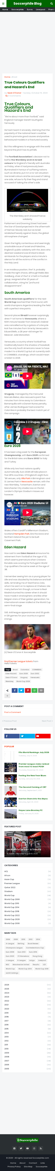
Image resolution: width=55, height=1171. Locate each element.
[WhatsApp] (34, 690)
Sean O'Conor (11, 677)
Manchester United (21, 964)
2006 (8, 939)
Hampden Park (21, 533)
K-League (21, 960)
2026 (27, 984)
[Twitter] (21, 690)
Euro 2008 (10, 952)
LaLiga (32, 960)
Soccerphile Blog (27, 3)
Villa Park (25, 478)
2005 (27, 1068)
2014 (38, 939)
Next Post (46, 721)
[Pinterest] (28, 690)
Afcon (27, 875)
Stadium (27, 891)
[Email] (41, 690)
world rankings (12, 973)
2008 (16, 939)
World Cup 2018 (27, 911)
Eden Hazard (11, 673)
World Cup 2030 (27, 923)
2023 (27, 996)
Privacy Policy (14, 1166)
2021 (27, 1004)
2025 (27, 988)
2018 (27, 1016)
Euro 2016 (33, 952)
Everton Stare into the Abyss (33, 798)
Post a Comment (12, 712)
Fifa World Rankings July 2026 (34, 752)
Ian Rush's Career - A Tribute (24, 849)
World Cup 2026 (23, 681)
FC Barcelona (23, 956)
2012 (30, 939)
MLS (7, 964)
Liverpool (40, 9)
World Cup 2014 (27, 907)
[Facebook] (15, 690)
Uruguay (23, 677)
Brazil (14, 77)
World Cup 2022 (27, 915)
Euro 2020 (10, 956)
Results (36, 964)
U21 (44, 964)
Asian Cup (27, 879)
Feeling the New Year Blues (32, 775)
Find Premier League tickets (18, 661)
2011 (27, 1044)
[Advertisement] (27, 42)
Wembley (9, 681)
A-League (10, 943)
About (23, 1163)
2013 (27, 1036)
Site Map (28, 1166)
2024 (27, 992)
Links (42, 1163)
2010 (23, 939)
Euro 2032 (35, 673)
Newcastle (27, 481)
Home (5, 9)
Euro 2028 (24, 673)
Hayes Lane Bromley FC (31, 810)
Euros (30, 9)
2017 (27, 1020)
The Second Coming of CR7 (32, 787)
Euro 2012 (22, 952)
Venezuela (35, 677)
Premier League (27, 883)
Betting (21, 943)
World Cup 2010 (27, 903)
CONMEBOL (37, 669)
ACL (27, 871)
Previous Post (10, 721)
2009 (27, 1052)
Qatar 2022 (27, 887)
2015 (27, 1028)
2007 (27, 1060)
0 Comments (14, 95)
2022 (27, 1000)
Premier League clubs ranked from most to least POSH (34, 765)
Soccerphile (17, 9)
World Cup (27, 895)
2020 (27, 1008)
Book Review (33, 943)
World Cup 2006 (27, 899)
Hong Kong (37, 956)
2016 (27, 1024)
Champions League (14, 948)
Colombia (25, 669)
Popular (9, 746)
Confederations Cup (35, 948)
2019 (27, 1012)
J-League (10, 960)
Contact (33, 1163)
